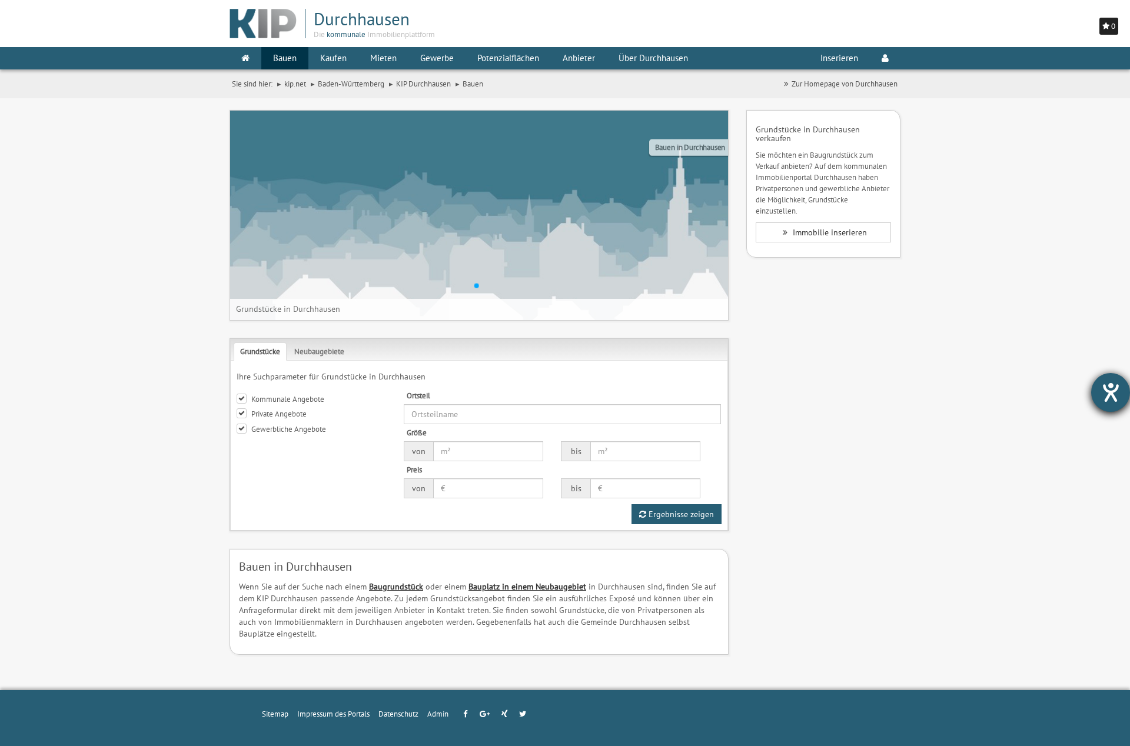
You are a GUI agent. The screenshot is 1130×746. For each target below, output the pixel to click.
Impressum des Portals (333, 713)
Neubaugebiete (319, 351)
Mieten (383, 58)
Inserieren (839, 58)
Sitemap (275, 713)
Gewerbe (437, 58)
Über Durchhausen (653, 58)
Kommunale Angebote (287, 399)
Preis (414, 469)
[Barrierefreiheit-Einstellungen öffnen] (1110, 392)
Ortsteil (418, 395)
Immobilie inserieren (828, 232)
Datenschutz (398, 713)
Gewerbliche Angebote (288, 429)
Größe (417, 432)
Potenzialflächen (508, 58)
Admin (437, 713)
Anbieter (579, 58)
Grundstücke (260, 351)
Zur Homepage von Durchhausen (845, 83)
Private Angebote (279, 413)
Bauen (285, 58)
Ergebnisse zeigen (680, 514)
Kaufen (333, 58)
